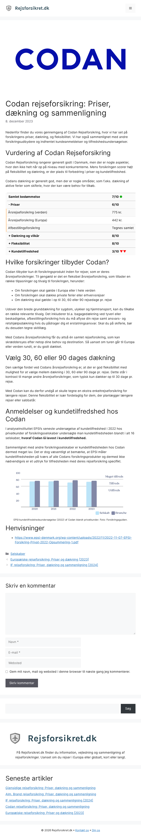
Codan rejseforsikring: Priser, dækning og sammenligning (47, 806)
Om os (96, 830)
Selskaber (17, 554)
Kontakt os (82, 830)
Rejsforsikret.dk (32, 8)
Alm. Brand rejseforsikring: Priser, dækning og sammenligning (51, 794)
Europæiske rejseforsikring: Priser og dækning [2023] (49, 559)
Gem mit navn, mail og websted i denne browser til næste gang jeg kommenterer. (70, 671)
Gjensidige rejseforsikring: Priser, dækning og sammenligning (50, 788)
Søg (128, 708)
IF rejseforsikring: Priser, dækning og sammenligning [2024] (54, 565)
